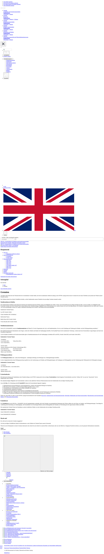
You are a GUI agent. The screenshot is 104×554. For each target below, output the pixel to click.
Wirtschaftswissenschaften (12, 396)
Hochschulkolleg (10, 505)
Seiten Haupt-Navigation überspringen (9, 246)
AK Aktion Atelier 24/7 (11, 265)
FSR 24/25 (8, 262)
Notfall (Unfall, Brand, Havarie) (13, 486)
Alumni (8, 68)
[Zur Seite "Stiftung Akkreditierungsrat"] (16, 537)
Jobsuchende (9, 64)
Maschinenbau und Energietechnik (95, 395)
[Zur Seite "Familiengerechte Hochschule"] (11, 529)
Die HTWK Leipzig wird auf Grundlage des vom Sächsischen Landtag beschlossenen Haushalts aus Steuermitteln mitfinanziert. (32, 545)
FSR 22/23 (8, 266)
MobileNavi (7, 552)
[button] (6, 53)
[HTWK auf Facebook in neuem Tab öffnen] (7, 541)
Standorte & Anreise (10, 492)
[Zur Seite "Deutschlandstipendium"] (10, 531)
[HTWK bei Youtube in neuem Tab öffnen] (7, 543)
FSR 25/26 (8, 261)
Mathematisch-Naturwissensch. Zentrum (15, 502)
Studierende (9, 61)
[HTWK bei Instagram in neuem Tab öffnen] (7, 539)
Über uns (5, 252)
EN (75, 230)
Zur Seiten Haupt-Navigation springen (12, 4)
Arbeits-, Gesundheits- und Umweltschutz (15, 487)
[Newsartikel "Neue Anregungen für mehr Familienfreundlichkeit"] (20, 530)
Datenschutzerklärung (14, 548)
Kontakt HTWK (7, 187)
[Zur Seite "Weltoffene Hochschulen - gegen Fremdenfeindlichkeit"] (18, 533)
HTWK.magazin (10, 496)
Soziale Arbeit (9, 257)
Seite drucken (6, 431)
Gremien (5, 270)
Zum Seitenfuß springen (8, 5)
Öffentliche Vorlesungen (11, 519)
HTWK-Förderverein (11, 524)
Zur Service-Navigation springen (10, 3)
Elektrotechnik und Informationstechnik (55, 395)
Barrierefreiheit (22, 548)
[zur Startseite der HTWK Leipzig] (9, 245)
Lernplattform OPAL (11, 516)
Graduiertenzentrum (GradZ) (12, 523)
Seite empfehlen (7, 433)
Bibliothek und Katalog (11, 499)
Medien (8, 70)
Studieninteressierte (10, 60)
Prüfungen (8, 491)
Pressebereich (9, 495)
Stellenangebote (9, 507)
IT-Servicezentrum (10, 501)
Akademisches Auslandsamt (12, 506)
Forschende (8, 66)
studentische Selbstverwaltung (13, 253)
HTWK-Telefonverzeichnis (12, 485)
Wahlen (5, 271)
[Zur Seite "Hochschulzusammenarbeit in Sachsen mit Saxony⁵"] (11, 535)
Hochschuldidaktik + (11, 515)
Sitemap (28, 548)
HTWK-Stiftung (10, 525)
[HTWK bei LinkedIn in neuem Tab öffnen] (7, 540)
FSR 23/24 (8, 264)
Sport (7, 504)
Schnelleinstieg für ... (8, 58)
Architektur (8, 256)
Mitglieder (5, 269)
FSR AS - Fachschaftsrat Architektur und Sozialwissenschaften (15, 244)
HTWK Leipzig (7, 56)
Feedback (8, 71)
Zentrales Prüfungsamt (11, 500)
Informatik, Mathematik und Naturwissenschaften (76, 395)
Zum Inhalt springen (7, 1)
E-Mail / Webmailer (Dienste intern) (14, 493)
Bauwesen (43, 395)
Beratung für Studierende (11, 511)
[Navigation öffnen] (1, 47)
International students (11, 62)
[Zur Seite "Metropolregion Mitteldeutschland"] (13, 534)
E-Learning (8, 513)
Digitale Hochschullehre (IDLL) (13, 514)
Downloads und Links (8, 273)
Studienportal (9, 518)
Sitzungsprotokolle (7, 259)
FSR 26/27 (8, 260)
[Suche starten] (15, 239)
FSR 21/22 (8, 267)
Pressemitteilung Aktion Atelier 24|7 (14, 274)
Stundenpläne (9, 490)
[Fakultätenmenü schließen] (3, 44)
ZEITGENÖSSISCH (8, 255)
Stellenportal (9, 509)
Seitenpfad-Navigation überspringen (9, 276)
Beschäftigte (9, 65)
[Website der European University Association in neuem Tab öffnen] (17, 528)
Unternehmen (9, 69)
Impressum (6, 548)
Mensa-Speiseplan (10, 488)
